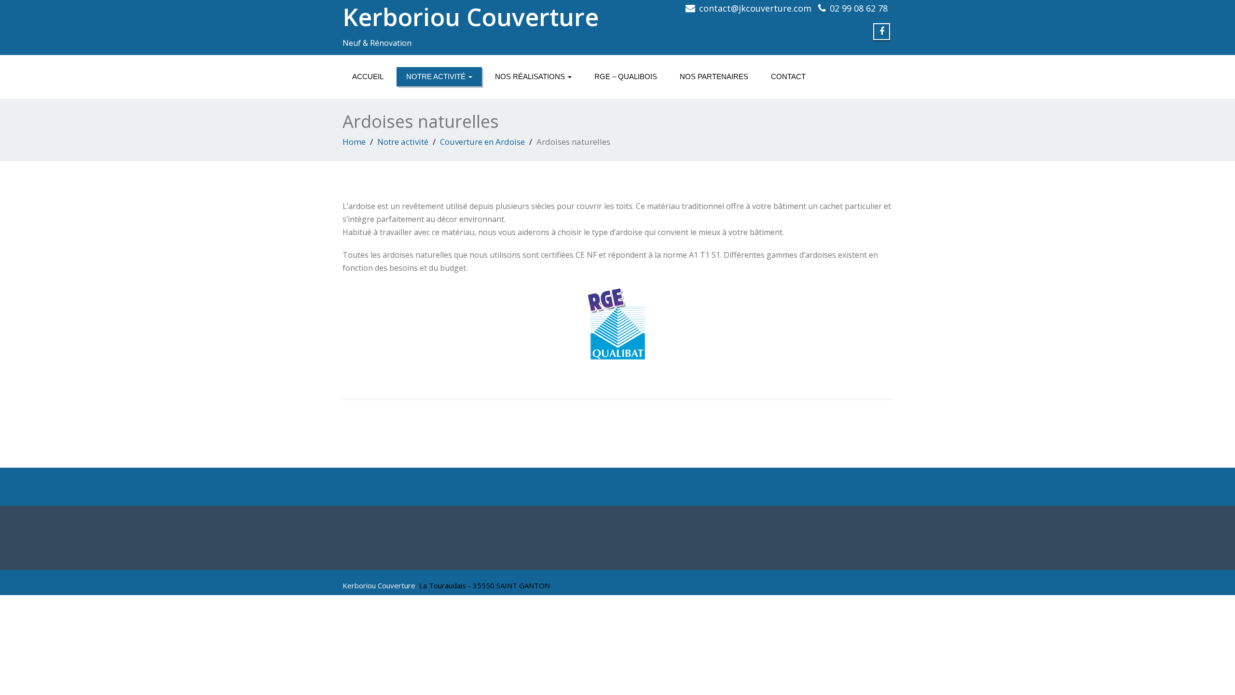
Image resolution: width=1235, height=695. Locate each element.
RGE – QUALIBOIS (625, 76)
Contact (788, 76)
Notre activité (436, 76)
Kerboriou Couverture (471, 16)
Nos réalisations (531, 76)
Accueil (368, 76)
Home (354, 141)
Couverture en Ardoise (482, 141)
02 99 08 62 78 (859, 8)
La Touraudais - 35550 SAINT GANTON (484, 585)
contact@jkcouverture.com (755, 8)
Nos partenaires (714, 76)
